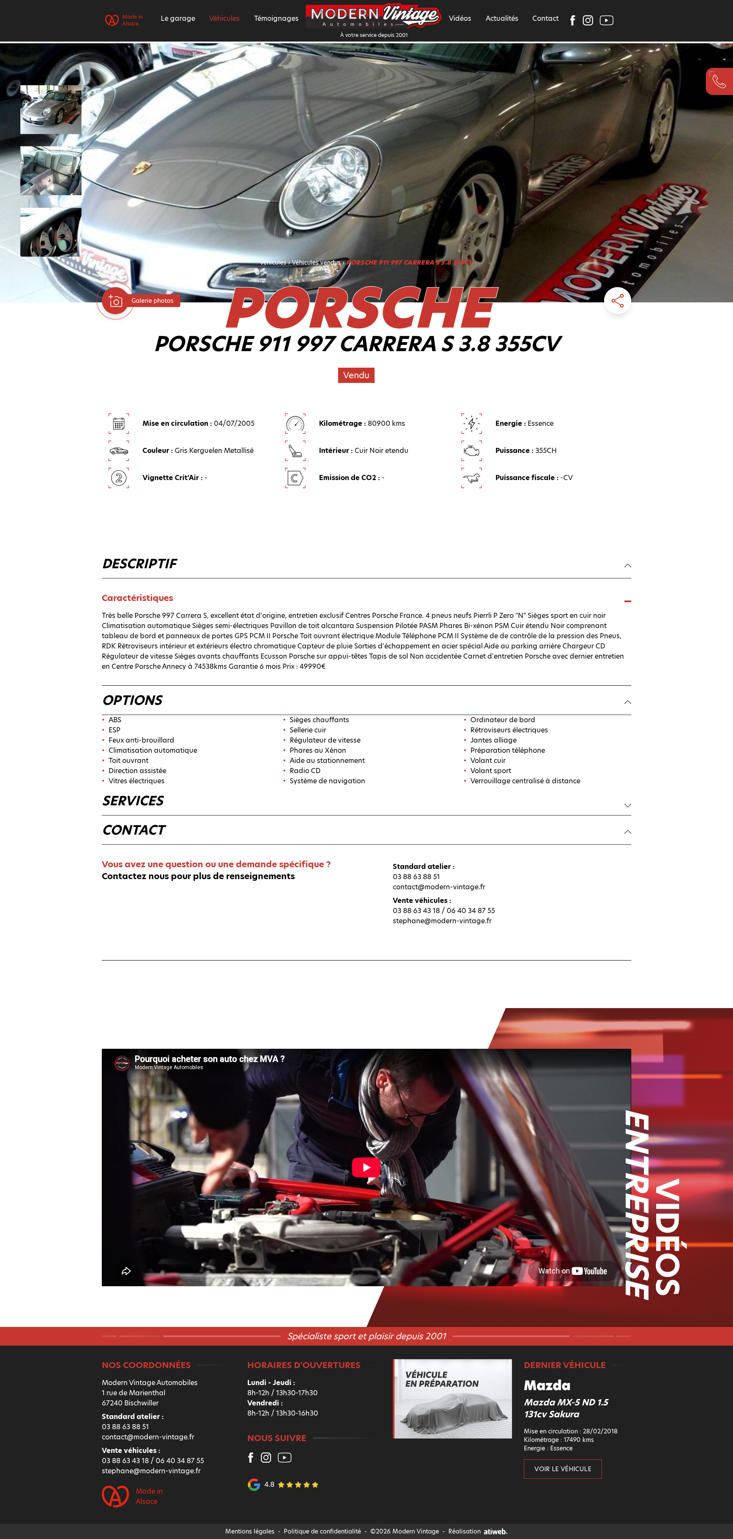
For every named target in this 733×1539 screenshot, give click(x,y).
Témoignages (276, 18)
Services (132, 801)
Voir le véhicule (562, 1469)
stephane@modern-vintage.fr (442, 921)
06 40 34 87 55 (471, 911)
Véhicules (273, 262)
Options (132, 701)
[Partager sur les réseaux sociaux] (617, 300)
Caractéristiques (137, 598)
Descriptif (139, 564)
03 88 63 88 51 (416, 877)
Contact (545, 18)
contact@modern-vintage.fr (439, 887)
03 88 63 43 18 (416, 911)
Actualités (502, 18)
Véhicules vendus (316, 262)
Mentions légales (249, 1531)
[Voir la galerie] (115, 300)
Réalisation (464, 1531)
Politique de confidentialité (322, 1531)
